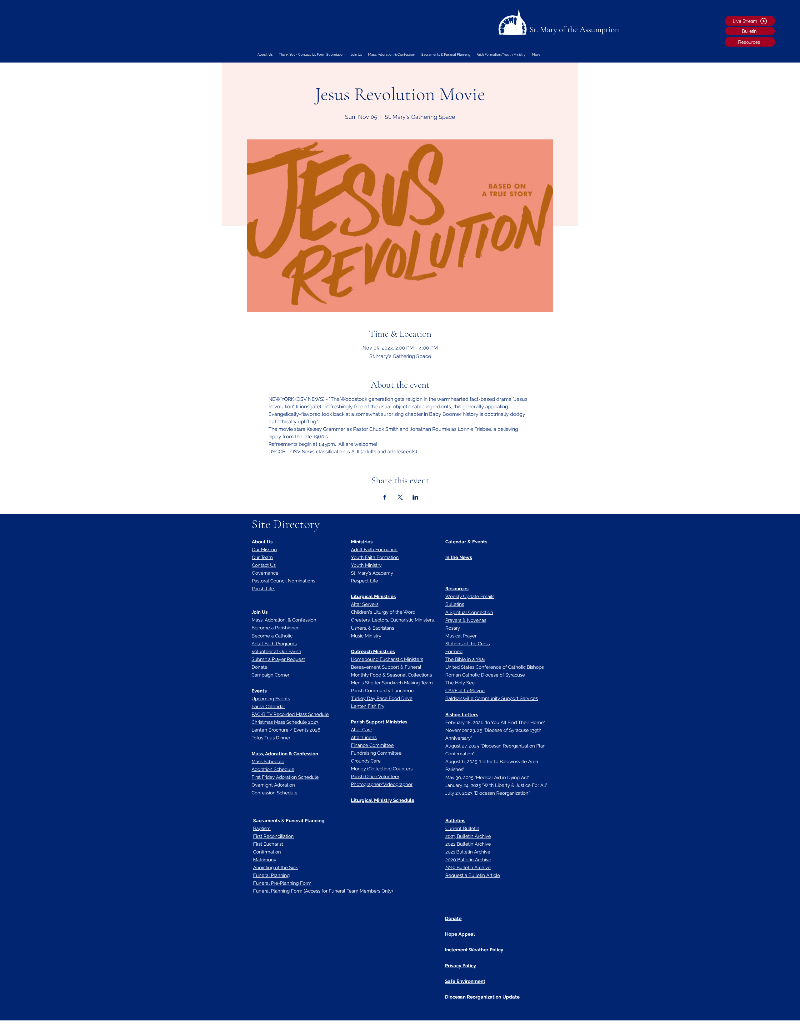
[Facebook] (525, 1027)
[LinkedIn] (544, 1027)
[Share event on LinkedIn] (415, 497)
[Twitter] (534, 1027)
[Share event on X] (400, 497)
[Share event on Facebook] (385, 497)
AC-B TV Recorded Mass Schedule (291, 714)
